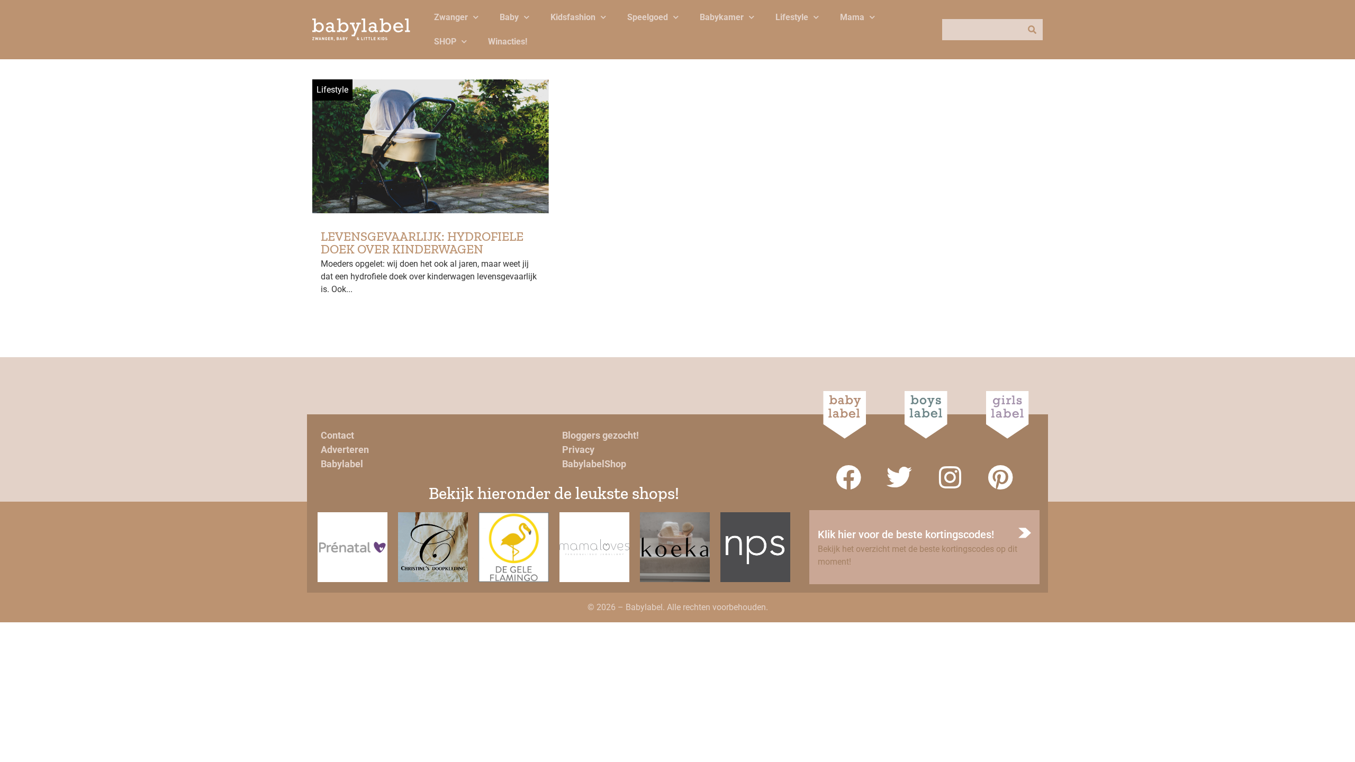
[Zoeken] (1032, 29)
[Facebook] (848, 477)
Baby (509, 17)
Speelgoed (647, 17)
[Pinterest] (1001, 477)
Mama (852, 17)
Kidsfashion (572, 17)
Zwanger (451, 17)
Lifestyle (791, 17)
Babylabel (342, 463)
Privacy (578, 449)
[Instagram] (950, 477)
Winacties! (507, 42)
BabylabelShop (594, 463)
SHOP (445, 42)
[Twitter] (899, 477)
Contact (337, 435)
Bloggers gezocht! (600, 435)
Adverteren (345, 449)
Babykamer (722, 17)
